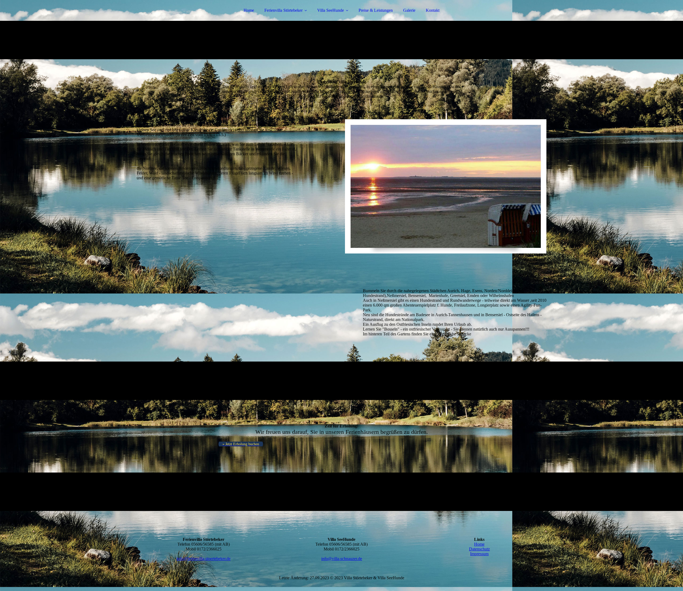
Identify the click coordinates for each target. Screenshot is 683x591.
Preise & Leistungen (376, 10)
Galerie (409, 10)
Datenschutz (479, 549)
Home (249, 10)
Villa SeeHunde (330, 10)
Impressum (479, 554)
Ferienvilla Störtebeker (283, 10)
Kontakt (432, 10)
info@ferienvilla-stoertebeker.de (204, 558)
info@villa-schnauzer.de (341, 558)
